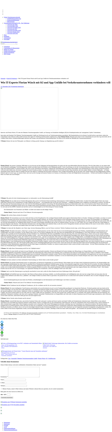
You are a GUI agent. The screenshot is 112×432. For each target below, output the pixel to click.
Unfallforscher (52, 358)
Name (2, 379)
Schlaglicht (7, 46)
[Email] (56, 330)
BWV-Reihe (7, 54)
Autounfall (14, 358)
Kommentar (4, 377)
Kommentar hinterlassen (17, 86)
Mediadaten (7, 422)
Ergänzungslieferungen (13, 20)
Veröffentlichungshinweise (14, 18)
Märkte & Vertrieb (8, 49)
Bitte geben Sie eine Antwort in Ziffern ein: (12, 391)
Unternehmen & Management (11, 48)
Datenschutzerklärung (9, 428)
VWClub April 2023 (12, 33)
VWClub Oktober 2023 (13, 32)
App (9, 358)
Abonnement (7, 38)
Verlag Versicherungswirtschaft (12, 17)
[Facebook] (56, 327)
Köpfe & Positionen (9, 52)
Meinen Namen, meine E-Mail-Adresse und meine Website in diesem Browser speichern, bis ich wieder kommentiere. (33, 389)
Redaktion (6, 36)
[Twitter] (56, 322)
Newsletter (7, 39)
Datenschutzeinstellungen (10, 430)
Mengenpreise (11, 21)
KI (46, 358)
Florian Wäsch (41, 358)
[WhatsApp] (56, 332)
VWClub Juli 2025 (12, 29)
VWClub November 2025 (14, 27)
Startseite (3, 78)
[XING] (56, 324)
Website (3, 385)
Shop (5, 35)
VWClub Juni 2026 (12, 24)
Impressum (7, 424)
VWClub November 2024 (14, 30)
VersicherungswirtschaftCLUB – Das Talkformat (16, 23)
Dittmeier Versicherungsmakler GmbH (32, 313)
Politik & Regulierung (9, 51)
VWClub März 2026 (12, 26)
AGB (5, 427)
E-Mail (2, 382)
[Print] (56, 335)
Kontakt (6, 425)
